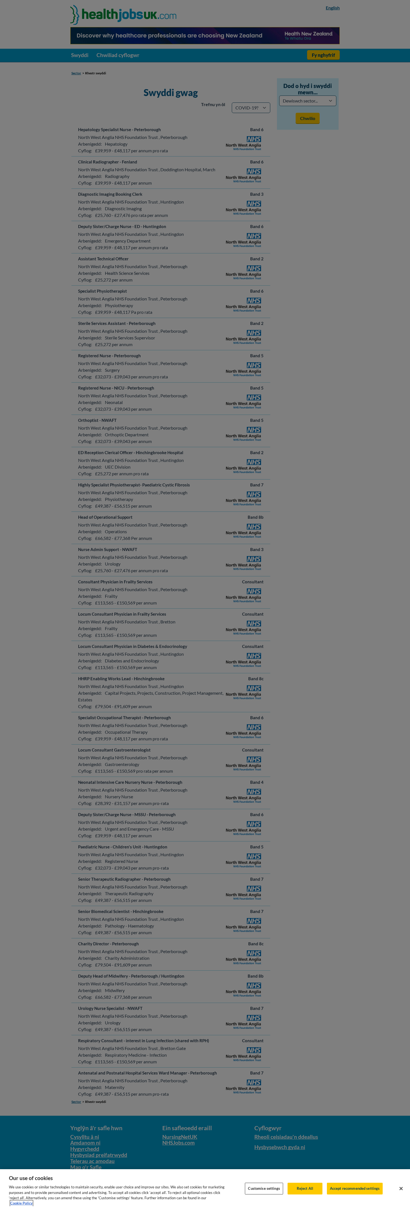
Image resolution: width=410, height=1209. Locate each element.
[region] (205, 1189)
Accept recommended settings (355, 1188)
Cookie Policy (21, 1203)
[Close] (401, 1189)
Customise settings (264, 1188)
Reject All (305, 1188)
